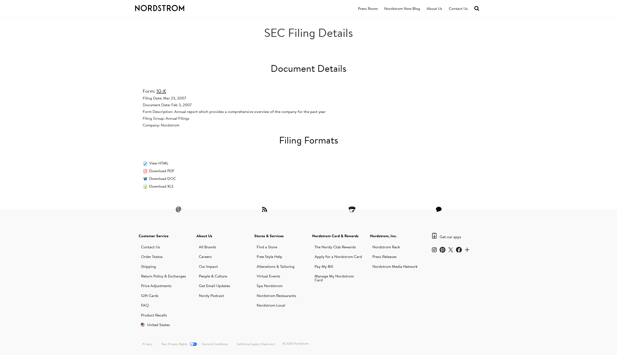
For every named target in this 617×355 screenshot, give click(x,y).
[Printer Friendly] (352, 209)
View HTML (158, 163)
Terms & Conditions (215, 344)
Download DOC (162, 178)
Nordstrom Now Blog (402, 8)
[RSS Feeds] (265, 209)
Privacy (147, 344)
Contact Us (458, 8)
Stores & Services (269, 235)
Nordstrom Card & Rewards (335, 235)
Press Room (368, 8)
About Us (434, 8)
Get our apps (450, 236)
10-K (161, 91)
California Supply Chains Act (256, 344)
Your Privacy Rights (174, 344)
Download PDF (161, 170)
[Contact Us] (438, 209)
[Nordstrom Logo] (169, 7)
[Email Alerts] (178, 209)
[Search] (476, 8)
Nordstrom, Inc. (383, 235)
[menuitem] (368, 9)
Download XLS (161, 186)
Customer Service (153, 235)
